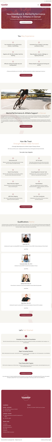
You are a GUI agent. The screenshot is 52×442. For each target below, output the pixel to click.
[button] (38, 5)
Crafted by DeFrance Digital (46, 439)
